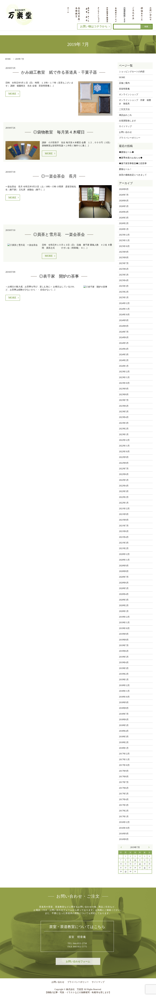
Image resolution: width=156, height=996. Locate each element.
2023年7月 (124, 400)
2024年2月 (124, 360)
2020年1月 (124, 611)
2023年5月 (124, 411)
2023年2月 (124, 429)
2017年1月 (124, 816)
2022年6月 (124, 474)
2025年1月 (124, 297)
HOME (8, 59)
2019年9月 (124, 634)
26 (144, 867)
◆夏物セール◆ (126, 152)
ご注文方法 (124, 109)
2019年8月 (124, 640)
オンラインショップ (128, 94)
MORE (12, 93)
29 (125, 871)
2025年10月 (124, 246)
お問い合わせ (125, 132)
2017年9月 (124, 771)
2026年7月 (124, 195)
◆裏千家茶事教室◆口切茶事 (133, 163)
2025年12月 (124, 235)
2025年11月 (124, 240)
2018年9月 (124, 702)
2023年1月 (124, 434)
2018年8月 (124, 708)
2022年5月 (124, 480)
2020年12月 (124, 554)
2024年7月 (124, 332)
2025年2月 (124, 292)
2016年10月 (124, 828)
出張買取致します (127, 121)
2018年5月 (124, 725)
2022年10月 (124, 451)
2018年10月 (124, 697)
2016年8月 (124, 839)
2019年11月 (124, 622)
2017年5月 (124, 794)
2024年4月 (124, 349)
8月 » (148, 847)
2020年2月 (124, 605)
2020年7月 (124, 577)
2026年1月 (124, 229)
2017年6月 (124, 788)
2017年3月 (124, 805)
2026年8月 (124, 189)
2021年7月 (124, 526)
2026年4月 (124, 212)
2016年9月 (124, 833)
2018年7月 (124, 714)
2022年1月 (124, 503)
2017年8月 (124, 776)
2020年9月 (124, 566)
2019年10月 (124, 628)
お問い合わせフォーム (78, 961)
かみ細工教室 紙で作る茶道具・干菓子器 (59, 72)
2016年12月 (124, 822)
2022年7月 (124, 468)
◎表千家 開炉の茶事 (59, 276)
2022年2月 (124, 497)
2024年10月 (124, 314)
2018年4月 (124, 731)
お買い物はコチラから (94, 26)
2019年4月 (124, 662)
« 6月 (122, 847)
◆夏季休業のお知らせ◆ (130, 158)
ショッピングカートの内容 (132, 71)
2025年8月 (124, 257)
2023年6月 (124, 406)
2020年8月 (124, 571)
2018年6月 (124, 719)
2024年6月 (124, 337)
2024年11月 (124, 309)
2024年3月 (124, 354)
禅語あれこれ (125, 115)
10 (135, 860)
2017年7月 (124, 782)
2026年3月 (124, 218)
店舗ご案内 (124, 83)
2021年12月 (124, 508)
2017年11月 (124, 759)
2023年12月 (124, 371)
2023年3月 (124, 423)
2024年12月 (124, 303)
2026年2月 (124, 223)
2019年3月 (124, 668)
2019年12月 (124, 617)
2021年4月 (124, 537)
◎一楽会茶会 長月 (59, 176)
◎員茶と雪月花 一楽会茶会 (59, 234)
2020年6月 (124, 583)
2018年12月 (124, 685)
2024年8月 (124, 326)
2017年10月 (124, 765)
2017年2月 (124, 811)
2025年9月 (124, 252)
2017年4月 (124, 799)
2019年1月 (124, 679)
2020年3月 (124, 600)
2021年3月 (124, 543)
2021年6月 (124, 531)
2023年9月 (124, 389)
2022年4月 (124, 486)
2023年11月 (124, 377)
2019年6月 (124, 651)
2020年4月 (124, 594)
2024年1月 (124, 366)
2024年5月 (124, 343)
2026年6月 (124, 201)
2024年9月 (124, 320)
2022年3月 (124, 491)
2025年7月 (124, 263)
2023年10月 (124, 383)
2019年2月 (124, 674)
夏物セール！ (125, 169)
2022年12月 (124, 440)
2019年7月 (124, 645)
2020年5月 (124, 588)
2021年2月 (124, 548)
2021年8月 (124, 520)
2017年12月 (124, 754)
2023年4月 (124, 417)
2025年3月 (124, 286)
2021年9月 (124, 514)
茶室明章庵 (124, 89)
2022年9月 (124, 457)
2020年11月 (124, 560)
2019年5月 (124, 657)
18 (140, 864)
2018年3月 (124, 736)
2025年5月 (124, 275)
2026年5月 (124, 206)
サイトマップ (125, 126)
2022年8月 (124, 463)
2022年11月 (124, 446)
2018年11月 (124, 691)
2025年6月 (124, 269)
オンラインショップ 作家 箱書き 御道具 (135, 102)
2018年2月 (124, 742)
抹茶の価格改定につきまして (133, 175)
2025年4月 (124, 280)
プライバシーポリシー (129, 138)
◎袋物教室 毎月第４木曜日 (59, 132)
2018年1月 (124, 748)
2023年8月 (124, 394)
